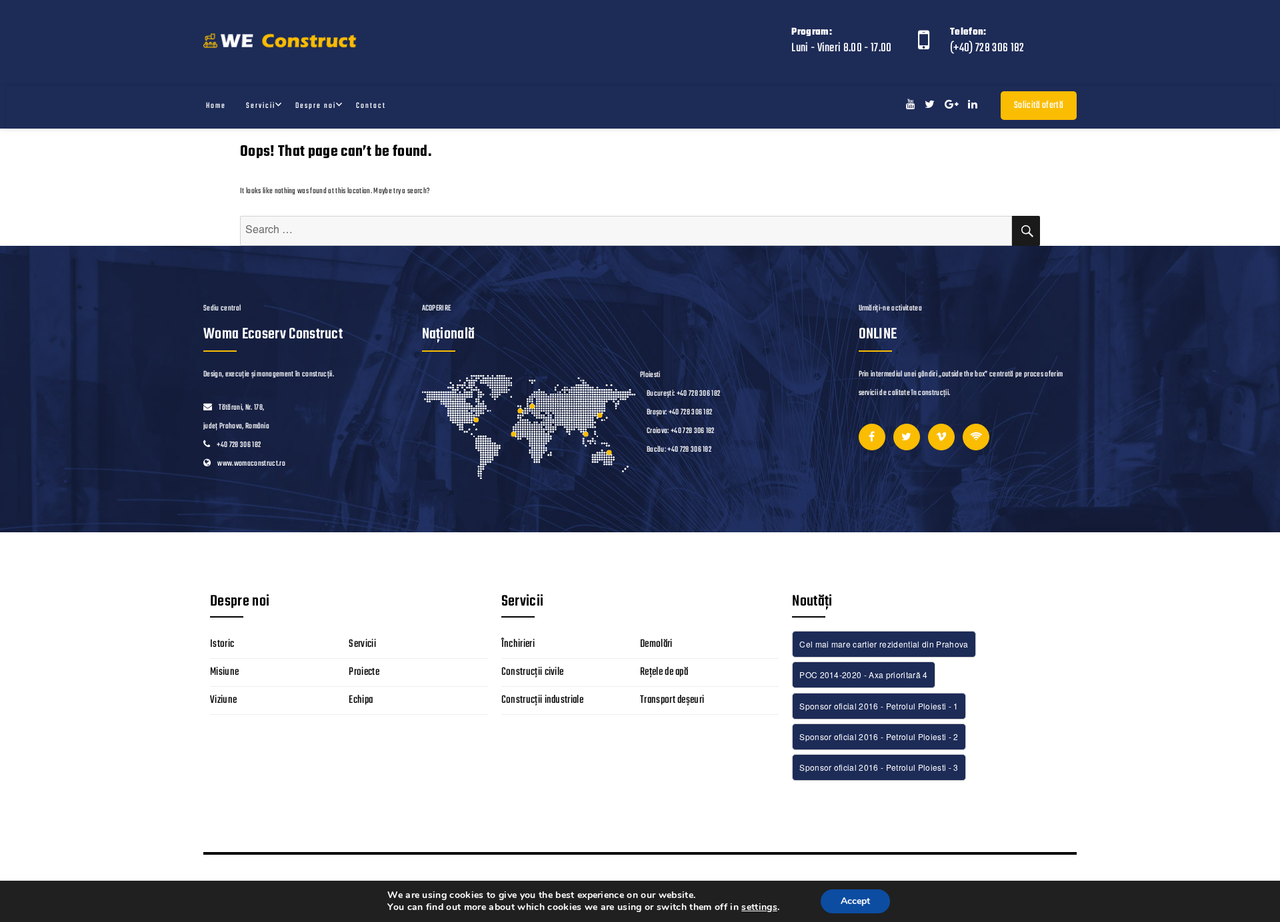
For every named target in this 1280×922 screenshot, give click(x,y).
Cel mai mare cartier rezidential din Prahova (883, 644)
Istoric (222, 644)
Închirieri (518, 644)
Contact (371, 106)
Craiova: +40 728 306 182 (681, 431)
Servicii (260, 106)
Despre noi (315, 106)
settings (759, 907)
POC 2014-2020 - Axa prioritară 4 (863, 674)
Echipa (361, 700)
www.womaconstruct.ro (251, 464)
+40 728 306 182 (239, 445)
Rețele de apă (664, 672)
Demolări (656, 644)
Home (216, 106)
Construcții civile (532, 672)
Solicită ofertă (1038, 105)
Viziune (223, 700)
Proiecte (364, 672)
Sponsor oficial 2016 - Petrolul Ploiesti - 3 (878, 767)
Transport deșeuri (672, 700)
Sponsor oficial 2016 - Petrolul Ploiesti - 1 (878, 705)
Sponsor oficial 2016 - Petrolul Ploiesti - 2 (878, 736)
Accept (855, 901)
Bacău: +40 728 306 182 (679, 450)
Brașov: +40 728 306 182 (679, 412)
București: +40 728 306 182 (683, 394)
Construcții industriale (542, 700)
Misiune (224, 672)
